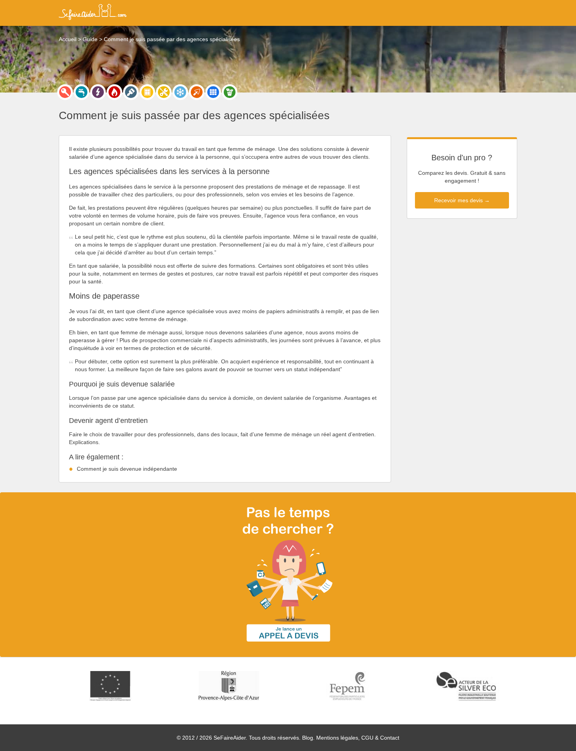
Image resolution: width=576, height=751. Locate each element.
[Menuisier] (147, 92)
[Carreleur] (213, 92)
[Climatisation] (180, 92)
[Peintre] (131, 92)
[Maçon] (196, 92)
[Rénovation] (164, 92)
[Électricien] (98, 92)
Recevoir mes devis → (462, 200)
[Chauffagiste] (114, 92)
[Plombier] (81, 92)
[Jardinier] (229, 92)
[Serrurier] (65, 92)
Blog (307, 738)
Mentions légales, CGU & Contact (357, 738)
